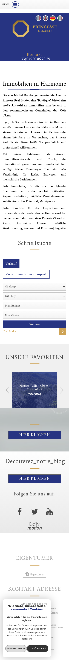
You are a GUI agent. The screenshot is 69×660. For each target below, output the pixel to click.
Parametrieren (16, 648)
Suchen (34, 324)
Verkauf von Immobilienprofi (26, 274)
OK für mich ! (38, 648)
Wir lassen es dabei (32, 603)
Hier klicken (34, 434)
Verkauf (11, 264)
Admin (56, 627)
